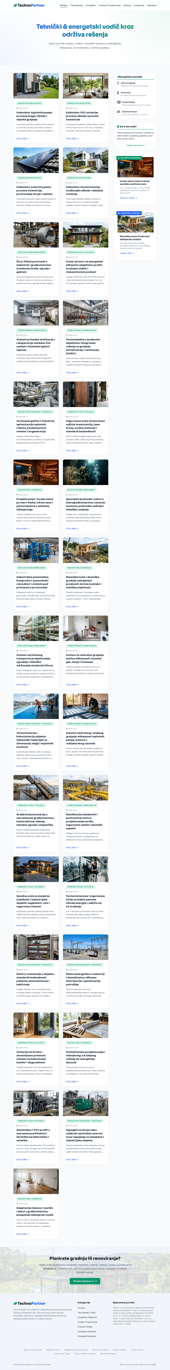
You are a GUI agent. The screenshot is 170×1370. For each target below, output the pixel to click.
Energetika (91, 5)
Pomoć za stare (137, 1350)
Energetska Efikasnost (87, 1317)
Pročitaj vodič (127, 198)
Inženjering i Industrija (87, 1331)
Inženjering (139, 5)
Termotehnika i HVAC (87, 1313)
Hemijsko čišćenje (119, 1350)
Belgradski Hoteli (52, 1350)
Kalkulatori (152, 5)
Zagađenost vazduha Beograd (76, 1350)
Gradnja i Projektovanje (87, 1322)
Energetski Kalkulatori (87, 1336)
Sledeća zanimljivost (135, 145)
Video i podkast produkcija (85, 1354)
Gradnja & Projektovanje (110, 5)
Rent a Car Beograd (100, 1350)
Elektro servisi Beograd (32, 1350)
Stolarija (127, 5)
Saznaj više (126, 253)
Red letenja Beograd (108, 1354)
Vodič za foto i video (62, 1354)
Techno (31, 5)
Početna (63, 5)
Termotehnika (76, 5)
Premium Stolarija (85, 1327)
